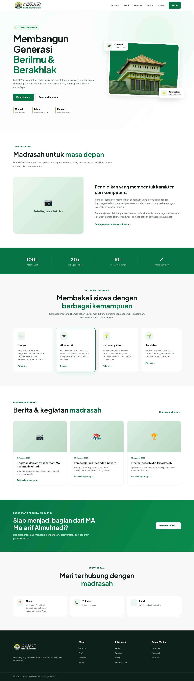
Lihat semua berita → (170, 412)
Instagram (156, 648)
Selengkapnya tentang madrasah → (113, 224)
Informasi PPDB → (168, 525)
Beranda (115, 5)
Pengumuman (121, 662)
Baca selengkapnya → (27, 480)
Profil (126, 5)
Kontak (161, 5)
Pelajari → (22, 366)
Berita (150, 5)
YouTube (155, 658)
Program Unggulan (48, 97)
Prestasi (118, 653)
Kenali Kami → (23, 97)
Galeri (117, 658)
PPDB (175, 5)
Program (138, 5)
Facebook (156, 653)
